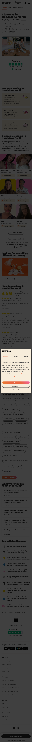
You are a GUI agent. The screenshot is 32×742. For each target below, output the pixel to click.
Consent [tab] (5, 356)
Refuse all (16, 389)
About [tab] (26, 356)
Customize (15, 386)
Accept (16, 383)
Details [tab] (16, 356)
